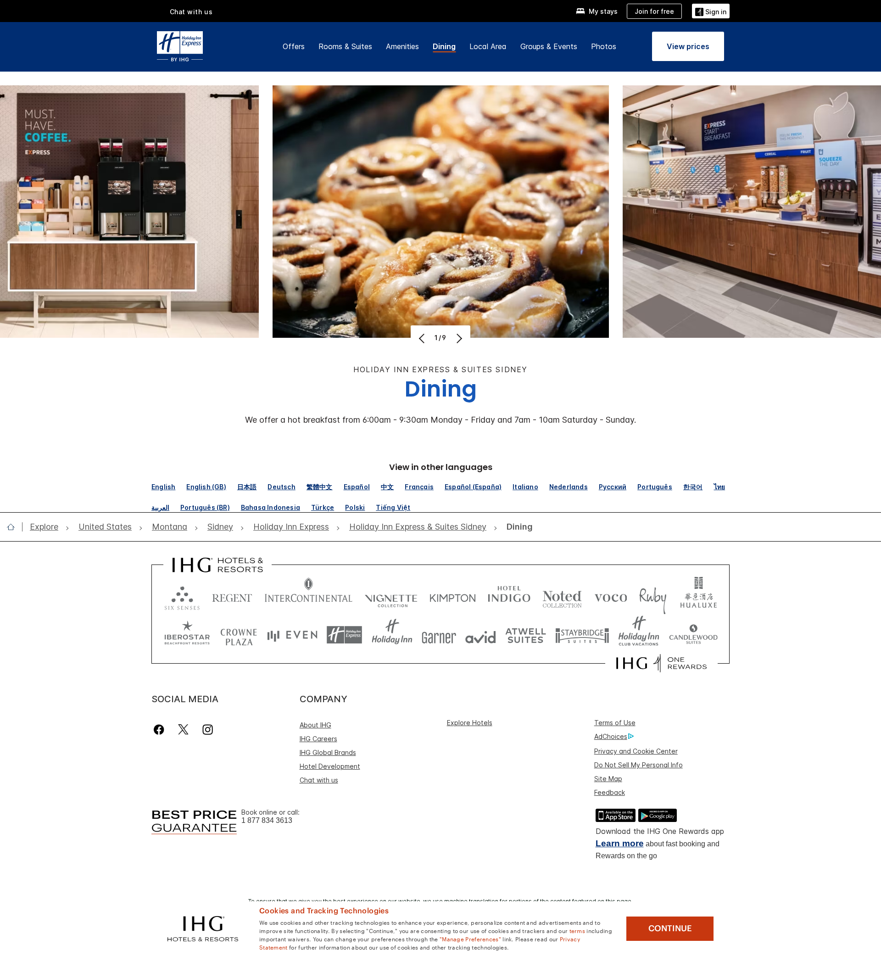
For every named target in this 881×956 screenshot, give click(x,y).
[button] (711, 11)
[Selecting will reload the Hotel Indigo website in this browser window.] (509, 595)
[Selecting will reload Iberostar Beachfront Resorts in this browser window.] (187, 634)
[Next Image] (458, 338)
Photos (603, 46)
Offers (294, 46)
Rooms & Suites (345, 46)
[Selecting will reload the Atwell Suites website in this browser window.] (525, 634)
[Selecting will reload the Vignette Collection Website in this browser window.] (391, 595)
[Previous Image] (423, 338)
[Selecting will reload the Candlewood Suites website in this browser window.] (693, 634)
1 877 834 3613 (266, 820)
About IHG (315, 725)
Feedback (609, 792)
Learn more (620, 843)
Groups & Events (548, 46)
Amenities (402, 46)
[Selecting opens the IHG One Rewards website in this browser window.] (661, 663)
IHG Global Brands (328, 752)
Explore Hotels (469, 723)
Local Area (488, 46)
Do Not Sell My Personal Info (638, 765)
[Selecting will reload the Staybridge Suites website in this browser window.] (582, 634)
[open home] (14, 527)
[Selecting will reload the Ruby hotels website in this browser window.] (652, 595)
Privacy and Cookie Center (636, 751)
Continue (670, 928)
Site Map (608, 779)
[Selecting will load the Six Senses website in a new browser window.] (182, 595)
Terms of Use (615, 723)
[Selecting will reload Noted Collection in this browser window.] (562, 595)
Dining (444, 46)
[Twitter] (183, 729)
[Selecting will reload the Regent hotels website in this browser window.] (232, 595)
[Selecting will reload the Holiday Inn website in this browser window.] (392, 634)
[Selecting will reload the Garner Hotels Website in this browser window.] (439, 634)
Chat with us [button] (191, 12)
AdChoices (610, 736)
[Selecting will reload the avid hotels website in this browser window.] (480, 634)
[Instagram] (208, 729)
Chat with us (319, 780)
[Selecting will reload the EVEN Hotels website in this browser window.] (292, 634)
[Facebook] (161, 729)
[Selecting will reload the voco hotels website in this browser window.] (610, 595)
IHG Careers (318, 739)
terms (577, 930)
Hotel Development (330, 766)
